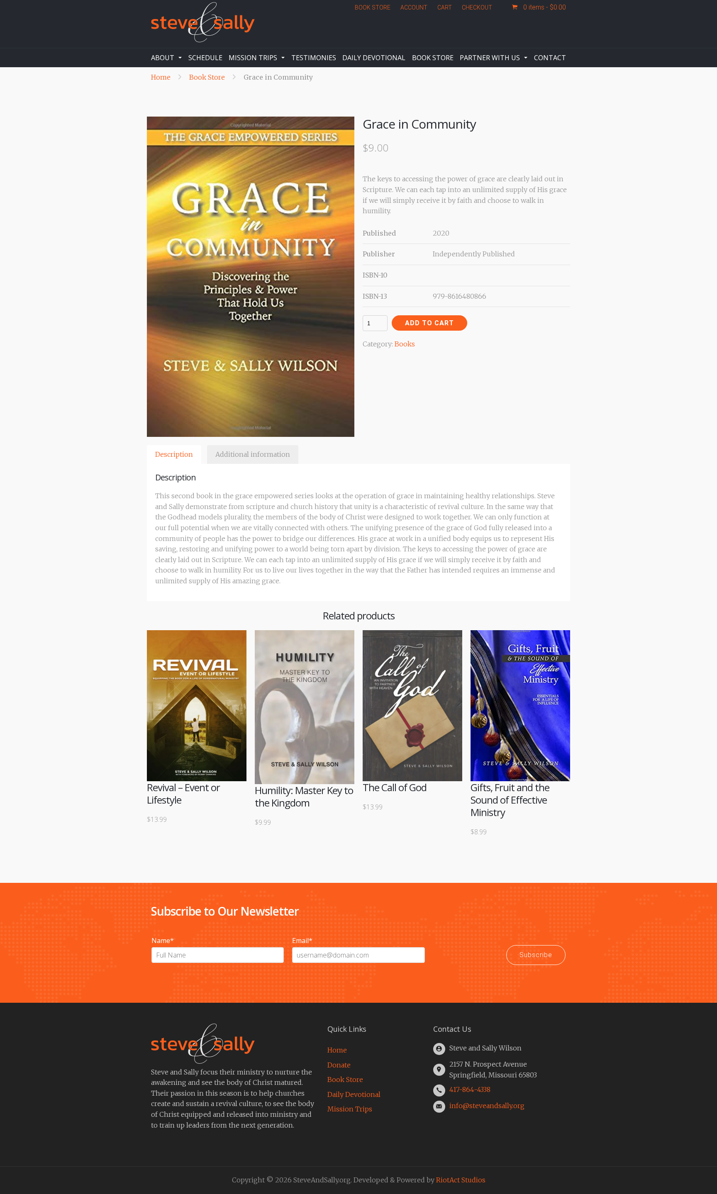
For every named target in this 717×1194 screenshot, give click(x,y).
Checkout (477, 7)
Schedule (205, 57)
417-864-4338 (469, 1089)
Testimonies (313, 57)
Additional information (252, 454)
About (162, 57)
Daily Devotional (373, 57)
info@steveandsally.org (486, 1105)
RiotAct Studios (460, 1180)
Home (161, 77)
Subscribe (535, 955)
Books (405, 344)
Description (174, 454)
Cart (444, 7)
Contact (550, 57)
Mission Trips (253, 57)
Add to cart (429, 323)
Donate (339, 1065)
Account (413, 7)
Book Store (372, 7)
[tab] (174, 454)
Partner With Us (490, 57)
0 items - (544, 7)
